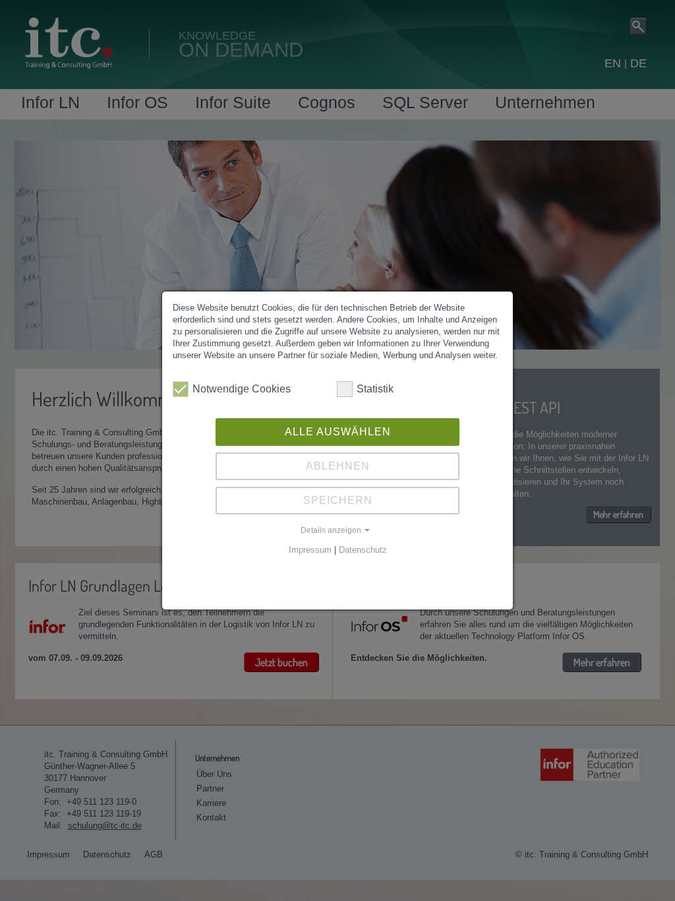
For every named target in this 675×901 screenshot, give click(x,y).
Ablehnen (338, 466)
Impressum (310, 550)
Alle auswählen (338, 431)
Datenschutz (363, 550)
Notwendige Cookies (241, 388)
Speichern (337, 500)
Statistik (375, 388)
